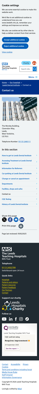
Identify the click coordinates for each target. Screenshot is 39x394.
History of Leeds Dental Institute (15, 204)
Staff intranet (7, 375)
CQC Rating (6, 199)
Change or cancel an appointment (15, 179)
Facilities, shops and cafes (12, 189)
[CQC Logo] (11, 330)
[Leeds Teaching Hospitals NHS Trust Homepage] (9, 66)
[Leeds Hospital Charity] (17, 306)
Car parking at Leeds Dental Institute (17, 173)
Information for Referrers (12, 168)
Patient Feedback (9, 287)
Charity (26, 63)
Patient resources (9, 285)
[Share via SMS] (22, 219)
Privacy (25, 364)
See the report (11, 348)
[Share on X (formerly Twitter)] (4, 219)
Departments (7, 184)
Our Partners (7, 290)
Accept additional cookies (14, 40)
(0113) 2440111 (24, 141)
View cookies (7, 52)
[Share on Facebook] (10, 219)
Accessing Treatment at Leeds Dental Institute (17, 162)
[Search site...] (26, 69)
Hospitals (5, 280)
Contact (5, 293)
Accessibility (15, 364)
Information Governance (12, 377)
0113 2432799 (9, 267)
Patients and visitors (10, 282)
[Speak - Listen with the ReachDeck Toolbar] (34, 63)
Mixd (20, 389)
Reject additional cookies (14, 46)
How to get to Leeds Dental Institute (16, 155)
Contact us (6, 194)
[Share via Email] (16, 219)
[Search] (35, 69)
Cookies (5, 367)
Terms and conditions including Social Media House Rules (17, 370)
